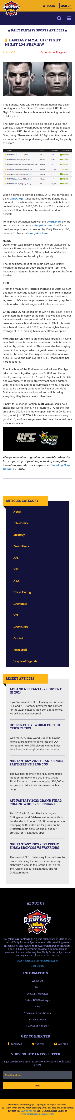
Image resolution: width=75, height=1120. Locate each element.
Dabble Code (37, 965)
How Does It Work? (37, 1025)
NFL (15, 615)
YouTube (63, 1043)
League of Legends (25, 661)
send (37, 1085)
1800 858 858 (27, 1110)
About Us (37, 980)
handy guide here (40, 225)
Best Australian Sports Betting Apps (37, 960)
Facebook (16, 1043)
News (17, 511)
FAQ (37, 1006)
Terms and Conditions (37, 1012)
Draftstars (20, 603)
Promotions (21, 546)
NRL (16, 569)
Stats (38, 987)
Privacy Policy (37, 1019)
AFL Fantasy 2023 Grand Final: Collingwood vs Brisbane (36, 802)
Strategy (19, 534)
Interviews (20, 523)
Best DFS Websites (37, 993)
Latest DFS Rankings (37, 1000)
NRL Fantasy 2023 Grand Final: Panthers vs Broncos (36, 762)
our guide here (38, 233)
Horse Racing (22, 592)
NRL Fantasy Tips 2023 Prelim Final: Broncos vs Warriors (34, 845)
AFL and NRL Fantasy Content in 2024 (36, 690)
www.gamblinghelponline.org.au (37, 1114)
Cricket (18, 638)
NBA (16, 580)
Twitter (39, 1043)
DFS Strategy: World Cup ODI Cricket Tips (35, 726)
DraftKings (16, 198)
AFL (15, 557)
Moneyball (20, 649)
